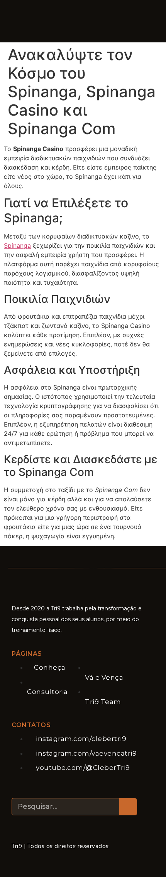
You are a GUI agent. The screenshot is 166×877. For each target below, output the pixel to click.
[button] (62, 22)
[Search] (128, 806)
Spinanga (17, 245)
